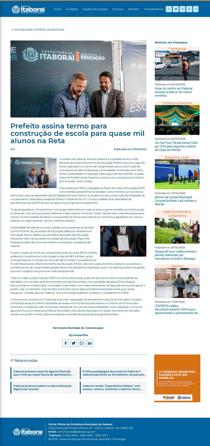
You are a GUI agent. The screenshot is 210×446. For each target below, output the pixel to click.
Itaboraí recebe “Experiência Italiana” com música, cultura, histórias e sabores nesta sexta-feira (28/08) (111, 387)
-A (195, 9)
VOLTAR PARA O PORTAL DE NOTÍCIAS (39, 29)
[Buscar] (169, 9)
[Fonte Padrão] (189, 9)
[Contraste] (176, 9)
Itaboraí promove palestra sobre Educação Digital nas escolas (42, 387)
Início (57, 9)
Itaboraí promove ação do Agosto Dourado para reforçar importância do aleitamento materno (42, 373)
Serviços (117, 9)
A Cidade (72, 9)
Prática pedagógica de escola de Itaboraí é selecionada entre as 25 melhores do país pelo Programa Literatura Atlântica (114, 373)
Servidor (133, 9)
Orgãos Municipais (95, 9)
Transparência (153, 9)
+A (182, 9)
